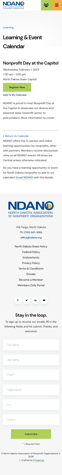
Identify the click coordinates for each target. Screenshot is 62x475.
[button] (56, 5)
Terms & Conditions (31, 268)
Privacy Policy (31, 263)
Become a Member (31, 280)
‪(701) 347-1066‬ (33, 232)
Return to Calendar (17, 136)
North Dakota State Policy (31, 246)
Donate (31, 274)
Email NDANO (24, 177)
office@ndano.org (31, 237)
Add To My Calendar (15, 95)
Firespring (38, 460)
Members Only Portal (46, 5)
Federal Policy (31, 252)
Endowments (31, 257)
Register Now (17, 87)
